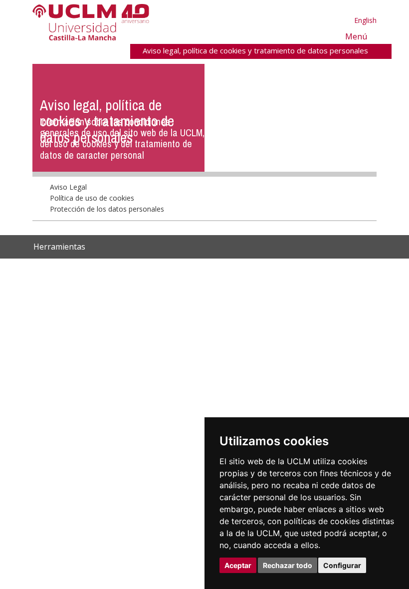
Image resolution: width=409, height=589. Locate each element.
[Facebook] (277, 269)
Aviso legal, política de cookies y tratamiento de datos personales (255, 50)
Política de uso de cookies (92, 219)
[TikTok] (254, 269)
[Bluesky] (287, 269)
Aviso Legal (68, 208)
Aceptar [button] (237, 565)
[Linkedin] (296, 269)
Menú (355, 36)
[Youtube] (310, 269)
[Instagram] (239, 269)
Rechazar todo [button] (287, 565)
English (365, 20)
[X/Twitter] (267, 269)
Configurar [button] (342, 565)
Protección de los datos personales (107, 231)
